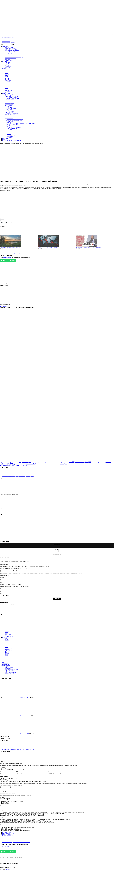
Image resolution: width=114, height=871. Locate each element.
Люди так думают (10, 131)
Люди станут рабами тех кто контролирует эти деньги (12, 589)
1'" (1, 588)
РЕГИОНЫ (4, 637)
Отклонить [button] (7, 869)
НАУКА (6, 64)
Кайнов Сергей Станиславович (11, 48)
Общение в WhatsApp (9, 261)
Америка (2, 462)
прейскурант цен (5, 664)
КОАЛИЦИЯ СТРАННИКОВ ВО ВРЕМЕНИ (11, 140)
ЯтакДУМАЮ (20, 214)
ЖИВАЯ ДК (9, 122)
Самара (6, 83)
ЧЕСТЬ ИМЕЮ (10, 107)
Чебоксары (7, 77)
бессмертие (2, 252)
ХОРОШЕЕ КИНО (11, 135)
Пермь (6, 92)
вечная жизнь (7, 252)
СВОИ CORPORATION (10, 838)
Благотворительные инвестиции (11, 669)
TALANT (7, 666)
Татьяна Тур (7, 59)
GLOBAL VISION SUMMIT (13, 116)
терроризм (3, 465)
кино (43, 463)
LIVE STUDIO (5, 138)
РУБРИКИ (4, 628)
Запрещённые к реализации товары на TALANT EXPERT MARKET (16, 842)
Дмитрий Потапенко (35, 462)
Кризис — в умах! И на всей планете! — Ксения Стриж (48, 247)
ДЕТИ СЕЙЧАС (8, 95)
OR (3, 662)
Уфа (5, 89)
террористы (8, 465)
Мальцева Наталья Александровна (12, 50)
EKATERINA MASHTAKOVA (11, 55)
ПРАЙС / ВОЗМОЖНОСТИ (8, 833)
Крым (53, 462)
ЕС (41, 462)
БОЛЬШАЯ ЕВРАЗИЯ (9, 673)
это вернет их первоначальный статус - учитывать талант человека (14, 571)
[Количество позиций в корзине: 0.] (1, 479)
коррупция (48, 463)
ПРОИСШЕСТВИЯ (9, 66)
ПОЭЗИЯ (9, 134)
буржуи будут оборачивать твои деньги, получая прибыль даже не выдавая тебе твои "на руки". (20, 582)
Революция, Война (5, 575)
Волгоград (7, 72)
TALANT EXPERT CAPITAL (8, 37)
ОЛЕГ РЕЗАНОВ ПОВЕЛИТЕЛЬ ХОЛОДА (14, 57)
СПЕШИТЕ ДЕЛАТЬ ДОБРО (13, 97)
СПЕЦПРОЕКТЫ (6, 665)
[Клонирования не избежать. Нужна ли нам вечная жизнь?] (18, 241)
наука (17, 252)
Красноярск (7, 79)
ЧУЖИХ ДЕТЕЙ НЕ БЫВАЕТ (13, 124)
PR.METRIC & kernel (9, 667)
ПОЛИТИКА (7, 65)
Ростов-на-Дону (8, 91)
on (1, 593)
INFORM (4, 38)
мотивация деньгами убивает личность (9, 579)
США (88, 462)
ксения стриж (13, 252)
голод (2, 577)
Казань (6, 75)
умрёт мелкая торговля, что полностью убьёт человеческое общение (15, 586)
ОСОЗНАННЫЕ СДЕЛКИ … (8, 42)
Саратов (6, 87)
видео (11, 464)
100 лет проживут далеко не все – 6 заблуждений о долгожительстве (88, 247)
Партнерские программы (7, 835)
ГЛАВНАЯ (4, 839)
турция (17, 465)
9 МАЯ (6, 674)
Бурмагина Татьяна (9, 47)
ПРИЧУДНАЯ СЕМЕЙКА (12, 100)
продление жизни (22, 252)
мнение (63, 464)
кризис (57, 463)
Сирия (99, 462)
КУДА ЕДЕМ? (10, 121)
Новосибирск (7, 81)
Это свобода (3, 580)
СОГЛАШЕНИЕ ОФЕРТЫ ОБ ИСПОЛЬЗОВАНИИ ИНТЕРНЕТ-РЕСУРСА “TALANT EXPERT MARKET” (24, 841)
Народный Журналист (9, 103)
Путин (71, 462)
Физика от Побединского (10, 60)
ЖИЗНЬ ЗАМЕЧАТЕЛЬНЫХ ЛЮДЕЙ (15, 119)
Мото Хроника (10, 115)
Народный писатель (9, 104)
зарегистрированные (7, 257)
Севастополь (7, 84)
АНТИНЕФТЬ (8, 671)
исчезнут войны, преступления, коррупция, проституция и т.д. (14, 568)
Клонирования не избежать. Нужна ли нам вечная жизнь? (10, 247)
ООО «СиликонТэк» (11, 54)
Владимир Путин (25, 462)
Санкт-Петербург (8, 90)
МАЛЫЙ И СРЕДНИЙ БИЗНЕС (14, 127)
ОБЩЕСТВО (7, 62)
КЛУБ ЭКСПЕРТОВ (9, 105)
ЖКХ (8, 126)
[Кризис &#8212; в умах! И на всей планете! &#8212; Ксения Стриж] (56, 241)
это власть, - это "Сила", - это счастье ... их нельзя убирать (13, 584)
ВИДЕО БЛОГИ (10, 111)
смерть (27, 252)
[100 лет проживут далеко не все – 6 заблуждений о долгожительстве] (94, 241)
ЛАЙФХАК (9, 137)
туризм (13, 465)
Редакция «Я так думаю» (7, 834)
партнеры (7, 837)
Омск (6, 82)
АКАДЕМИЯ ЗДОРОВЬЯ (10, 670)
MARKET (4, 39)
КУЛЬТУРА (7, 63)
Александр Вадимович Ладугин (11, 51)
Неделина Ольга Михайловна (11, 49)
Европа (44, 462)
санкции (96, 463)
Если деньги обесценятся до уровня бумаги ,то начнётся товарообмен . (15, 570)
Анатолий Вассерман (9, 462)
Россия (79, 462)
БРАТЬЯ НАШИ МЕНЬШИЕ (13, 98)
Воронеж (6, 73)
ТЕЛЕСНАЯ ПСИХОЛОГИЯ (13, 113)
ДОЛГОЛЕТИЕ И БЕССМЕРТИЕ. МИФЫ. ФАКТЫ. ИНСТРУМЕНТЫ (21, 123)
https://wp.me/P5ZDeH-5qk (5, 846)
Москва (59, 462)
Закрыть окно (3, 860)
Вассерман (16, 462)
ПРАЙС (4, 139)
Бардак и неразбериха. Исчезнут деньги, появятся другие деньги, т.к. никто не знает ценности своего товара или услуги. (25, 566)
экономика (23, 465)
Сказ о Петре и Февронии (12, 101)
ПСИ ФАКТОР (10, 125)
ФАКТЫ (9, 133)
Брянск (6, 70)
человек (30, 252)
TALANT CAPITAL (9, 94)
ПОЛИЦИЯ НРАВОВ (11, 108)
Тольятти (6, 85)
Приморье (7, 69)
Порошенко (64, 462)
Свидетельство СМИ (6, 832)
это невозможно (4, 564)
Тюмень (6, 88)
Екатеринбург (7, 74)
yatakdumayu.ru (44, 216)
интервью (31, 464)
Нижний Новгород (8, 80)
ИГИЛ (49, 462)
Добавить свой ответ (5, 595)
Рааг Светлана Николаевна (10, 58)
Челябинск (7, 76)
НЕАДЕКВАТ (10, 109)
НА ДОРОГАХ (10, 129)
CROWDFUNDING (6, 41)
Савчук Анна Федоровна (10, 52)
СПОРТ (6, 633)
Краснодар (7, 78)
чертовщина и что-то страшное (7, 591)
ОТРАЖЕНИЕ (10, 136)
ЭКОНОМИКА (8, 67)
